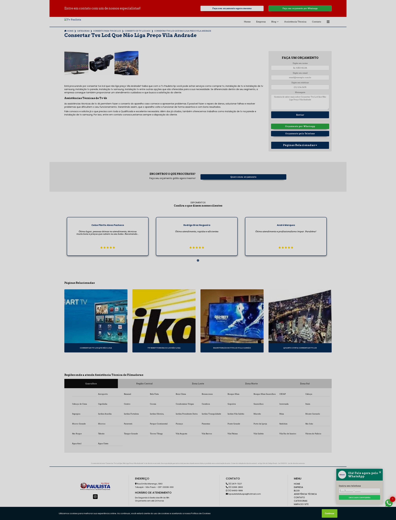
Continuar (329, 513)
